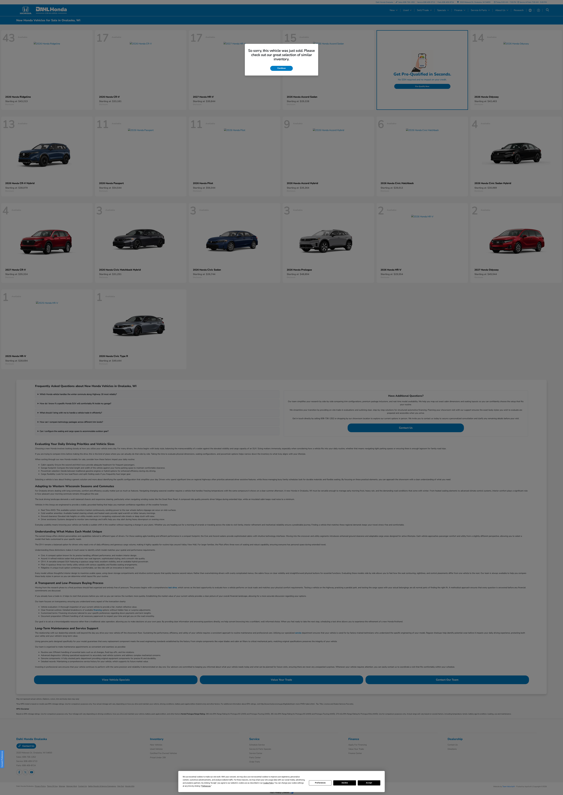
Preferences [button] (206, 786)
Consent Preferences (2, 759)
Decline (345, 783)
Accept (369, 783)
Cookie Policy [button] (268, 783)
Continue (281, 68)
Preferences (320, 783)
